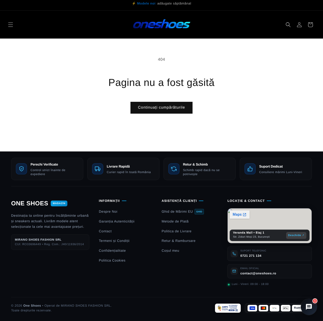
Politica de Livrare (177, 231)
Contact (105, 231)
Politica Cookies (112, 260)
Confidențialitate (112, 250)
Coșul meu (170, 250)
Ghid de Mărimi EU (182, 211)
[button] (10, 24)
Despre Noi (108, 211)
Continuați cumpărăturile (161, 107)
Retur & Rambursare (179, 241)
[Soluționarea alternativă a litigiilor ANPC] (228, 308)
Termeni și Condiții (114, 241)
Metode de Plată (175, 221)
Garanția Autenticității (116, 221)
